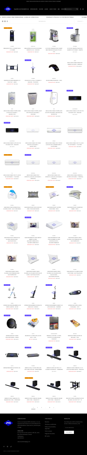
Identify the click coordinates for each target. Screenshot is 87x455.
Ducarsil (12, 205)
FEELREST (33, 205)
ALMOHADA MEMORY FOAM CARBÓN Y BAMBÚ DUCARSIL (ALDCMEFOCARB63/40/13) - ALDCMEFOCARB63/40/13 (33, 240)
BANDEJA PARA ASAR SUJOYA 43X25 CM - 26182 (12, 368)
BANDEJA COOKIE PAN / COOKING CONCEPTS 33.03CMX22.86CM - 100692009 (54, 337)
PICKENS (12, 78)
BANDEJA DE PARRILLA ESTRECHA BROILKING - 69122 (75, 336)
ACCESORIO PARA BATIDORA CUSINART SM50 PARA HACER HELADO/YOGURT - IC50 (54, 50)
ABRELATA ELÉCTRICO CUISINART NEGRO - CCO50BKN (12, 49)
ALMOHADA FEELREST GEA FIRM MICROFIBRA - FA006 (54, 208)
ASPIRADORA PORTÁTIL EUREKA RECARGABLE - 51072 (75, 306)
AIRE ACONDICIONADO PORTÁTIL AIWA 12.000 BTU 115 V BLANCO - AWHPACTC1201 (12, 112)
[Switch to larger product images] (2, 21)
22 (49, 407)
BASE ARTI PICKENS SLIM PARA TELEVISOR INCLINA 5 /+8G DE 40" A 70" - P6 (75, 399)
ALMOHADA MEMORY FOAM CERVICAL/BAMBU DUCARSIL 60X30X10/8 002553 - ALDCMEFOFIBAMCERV (54, 240)
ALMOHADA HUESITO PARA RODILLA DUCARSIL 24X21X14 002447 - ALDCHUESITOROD (12, 239)
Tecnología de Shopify (15, 451)
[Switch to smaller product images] (5, 21)
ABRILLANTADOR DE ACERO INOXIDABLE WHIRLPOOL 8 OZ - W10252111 (33, 49)
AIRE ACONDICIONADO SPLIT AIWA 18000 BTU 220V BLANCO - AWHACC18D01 (33, 145)
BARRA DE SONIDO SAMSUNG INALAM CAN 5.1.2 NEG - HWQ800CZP (33, 399)
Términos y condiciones (50, 424)
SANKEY (54, 303)
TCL (12, 173)
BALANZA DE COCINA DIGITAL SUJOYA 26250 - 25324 (33, 336)
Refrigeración (33, 9)
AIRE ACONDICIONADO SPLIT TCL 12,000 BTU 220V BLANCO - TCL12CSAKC (75, 144)
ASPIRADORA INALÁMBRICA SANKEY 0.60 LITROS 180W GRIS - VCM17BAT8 (54, 306)
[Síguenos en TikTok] (11, 446)
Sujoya (33, 333)
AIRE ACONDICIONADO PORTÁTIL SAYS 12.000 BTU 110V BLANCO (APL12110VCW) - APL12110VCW (54, 112)
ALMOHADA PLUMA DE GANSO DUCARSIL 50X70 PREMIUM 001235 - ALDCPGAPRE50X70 (75, 239)
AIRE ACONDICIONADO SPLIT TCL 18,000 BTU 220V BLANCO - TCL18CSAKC (12, 176)
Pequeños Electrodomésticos (21, 9)
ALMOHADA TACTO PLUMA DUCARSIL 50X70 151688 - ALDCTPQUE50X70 (75, 272)
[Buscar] (77, 9)
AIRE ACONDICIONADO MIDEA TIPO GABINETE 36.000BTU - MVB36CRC (75, 63)
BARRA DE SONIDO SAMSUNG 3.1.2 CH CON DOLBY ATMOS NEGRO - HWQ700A (75, 368)
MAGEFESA (54, 78)
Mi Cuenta (47, 436)
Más (59, 9)
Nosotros (47, 422)
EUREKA (12, 303)
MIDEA (75, 60)
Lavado (46, 9)
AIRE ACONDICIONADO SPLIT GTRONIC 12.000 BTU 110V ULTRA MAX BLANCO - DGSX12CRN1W (54, 145)
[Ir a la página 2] (54, 407)
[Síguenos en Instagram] (7, 446)
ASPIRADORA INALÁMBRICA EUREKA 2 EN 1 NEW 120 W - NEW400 (33, 306)
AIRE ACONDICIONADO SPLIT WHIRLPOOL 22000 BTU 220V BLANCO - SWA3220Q (54, 177)
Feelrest (54, 205)
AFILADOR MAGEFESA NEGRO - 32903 (54, 80)
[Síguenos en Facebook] (4, 446)
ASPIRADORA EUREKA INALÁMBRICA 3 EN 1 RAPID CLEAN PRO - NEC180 (12, 306)
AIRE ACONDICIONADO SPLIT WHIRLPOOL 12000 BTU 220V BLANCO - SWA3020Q (33, 177)
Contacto (63, 9)
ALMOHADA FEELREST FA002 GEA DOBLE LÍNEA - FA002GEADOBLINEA (33, 208)
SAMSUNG (12, 396)
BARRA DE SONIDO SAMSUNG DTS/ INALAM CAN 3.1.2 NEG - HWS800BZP (12, 399)
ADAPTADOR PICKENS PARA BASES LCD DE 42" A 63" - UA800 (12, 81)
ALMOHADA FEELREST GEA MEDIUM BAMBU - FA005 (74, 208)
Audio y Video (53, 9)
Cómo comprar (48, 431)
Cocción (41, 9)
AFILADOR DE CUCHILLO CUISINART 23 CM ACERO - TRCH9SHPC (33, 81)
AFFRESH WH (33, 46)
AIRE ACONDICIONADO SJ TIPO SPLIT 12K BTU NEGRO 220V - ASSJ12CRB (75, 111)
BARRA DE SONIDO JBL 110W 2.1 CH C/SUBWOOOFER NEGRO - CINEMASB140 (54, 368)
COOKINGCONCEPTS (54, 333)
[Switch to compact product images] (7, 21)
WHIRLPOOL (33, 173)
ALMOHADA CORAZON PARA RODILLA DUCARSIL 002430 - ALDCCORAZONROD (12, 208)
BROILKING (75, 333)
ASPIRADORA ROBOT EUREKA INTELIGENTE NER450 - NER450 (12, 336)
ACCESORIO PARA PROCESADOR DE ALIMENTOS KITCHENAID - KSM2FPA (75, 49)
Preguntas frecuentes (50, 433)
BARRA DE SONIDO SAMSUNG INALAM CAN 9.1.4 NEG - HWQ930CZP (54, 399)
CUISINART (12, 46)
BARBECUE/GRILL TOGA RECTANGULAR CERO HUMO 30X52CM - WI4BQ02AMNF (33, 368)
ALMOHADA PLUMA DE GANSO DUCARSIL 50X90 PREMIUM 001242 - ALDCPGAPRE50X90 (12, 273)
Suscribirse (69, 432)
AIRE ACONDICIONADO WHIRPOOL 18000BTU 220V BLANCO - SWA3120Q (75, 176)
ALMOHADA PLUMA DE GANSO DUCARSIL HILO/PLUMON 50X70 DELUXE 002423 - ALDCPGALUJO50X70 (33, 273)
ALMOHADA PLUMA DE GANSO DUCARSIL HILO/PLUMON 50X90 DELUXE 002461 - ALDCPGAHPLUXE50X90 (54, 274)
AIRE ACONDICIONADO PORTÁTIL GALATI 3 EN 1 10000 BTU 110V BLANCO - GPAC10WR (33, 112)
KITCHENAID (75, 46)
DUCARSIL (33, 235)
